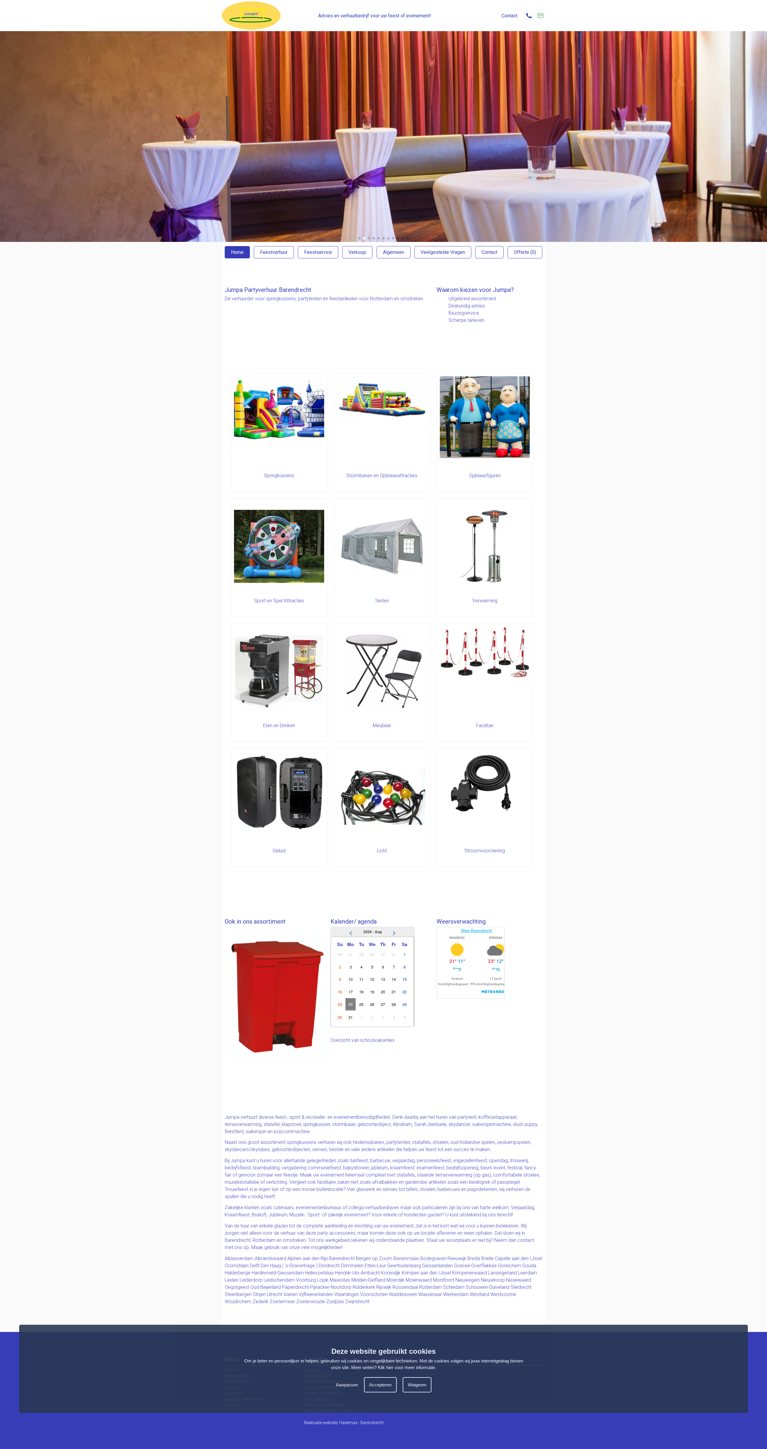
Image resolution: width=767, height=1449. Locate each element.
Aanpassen (347, 1384)
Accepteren (380, 1384)
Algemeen (393, 252)
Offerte (525, 252)
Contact (489, 252)
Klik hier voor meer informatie (406, 1367)
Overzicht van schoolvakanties (362, 1040)
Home (237, 252)
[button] (359, 238)
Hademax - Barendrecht (361, 1422)
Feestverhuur (274, 252)
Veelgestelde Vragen (443, 252)
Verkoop (357, 252)
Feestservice (318, 252)
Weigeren (417, 1384)
